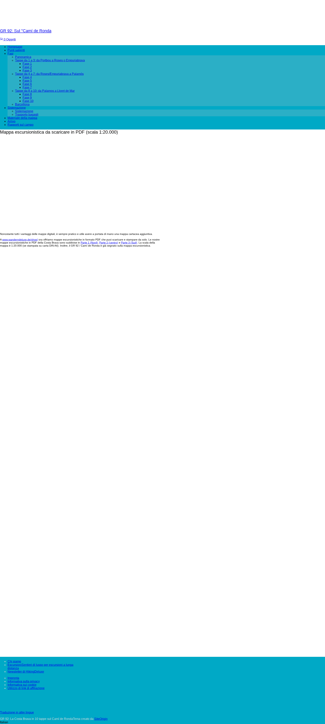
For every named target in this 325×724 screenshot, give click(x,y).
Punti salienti (16, 50)
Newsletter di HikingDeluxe (26, 671)
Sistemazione (17, 107)
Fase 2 (27, 67)
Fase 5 (27, 80)
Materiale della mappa (22, 118)
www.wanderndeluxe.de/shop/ (20, 239)
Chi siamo (14, 661)
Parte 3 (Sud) (129, 242)
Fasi (10, 53)
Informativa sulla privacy (24, 681)
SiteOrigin (101, 718)
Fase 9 (27, 97)
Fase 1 (27, 63)
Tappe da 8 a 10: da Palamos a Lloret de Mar (45, 90)
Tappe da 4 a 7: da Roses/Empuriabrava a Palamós (49, 73)
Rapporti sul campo (20, 124)
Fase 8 (27, 94)
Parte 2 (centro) (108, 242)
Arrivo (11, 121)
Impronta (13, 678)
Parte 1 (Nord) (89, 242)
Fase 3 (27, 70)
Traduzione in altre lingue (17, 712)
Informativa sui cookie (22, 684)
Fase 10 (28, 101)
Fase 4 (27, 77)
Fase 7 (27, 87)
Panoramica (23, 57)
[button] (162, 722)
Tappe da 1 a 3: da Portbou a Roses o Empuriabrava (50, 60)
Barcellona (22, 104)
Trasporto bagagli (26, 114)
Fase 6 (27, 84)
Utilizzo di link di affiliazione (26, 688)
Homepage (15, 46)
